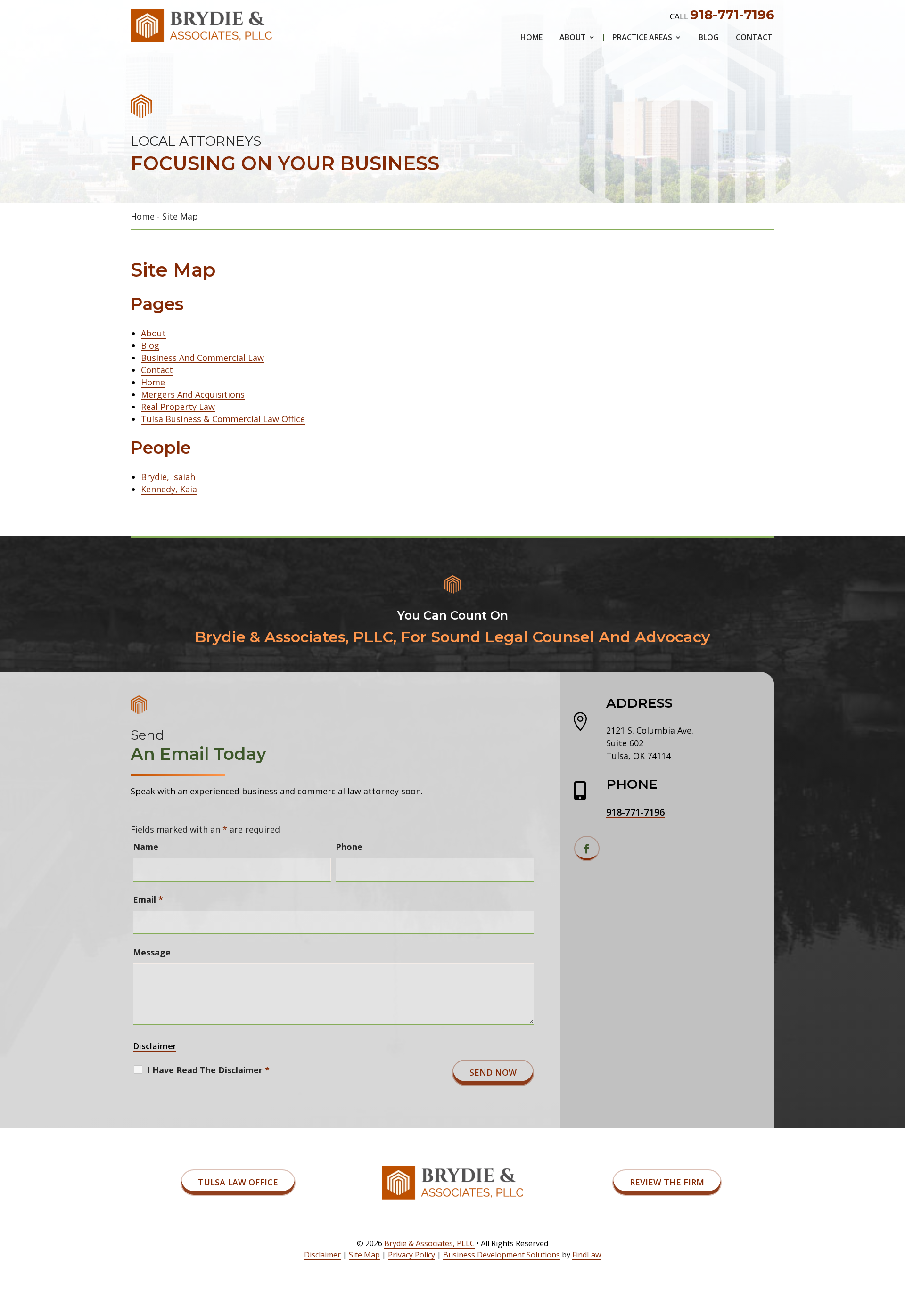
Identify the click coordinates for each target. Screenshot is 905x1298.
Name (145, 846)
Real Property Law (178, 406)
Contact (754, 38)
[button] (895, 1229)
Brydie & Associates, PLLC (429, 1243)
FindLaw (586, 1254)
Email (148, 899)
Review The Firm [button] (667, 1182)
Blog (709, 38)
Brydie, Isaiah (168, 476)
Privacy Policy (411, 1254)
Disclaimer (154, 1046)
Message (152, 952)
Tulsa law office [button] (238, 1182)
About (572, 38)
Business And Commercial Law (202, 357)
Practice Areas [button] (642, 38)
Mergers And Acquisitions (193, 394)
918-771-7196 (732, 15)
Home (531, 38)
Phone (349, 846)
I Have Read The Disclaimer (208, 1070)
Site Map (364, 1254)
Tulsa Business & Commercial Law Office (223, 419)
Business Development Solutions (501, 1254)
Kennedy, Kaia (169, 489)
